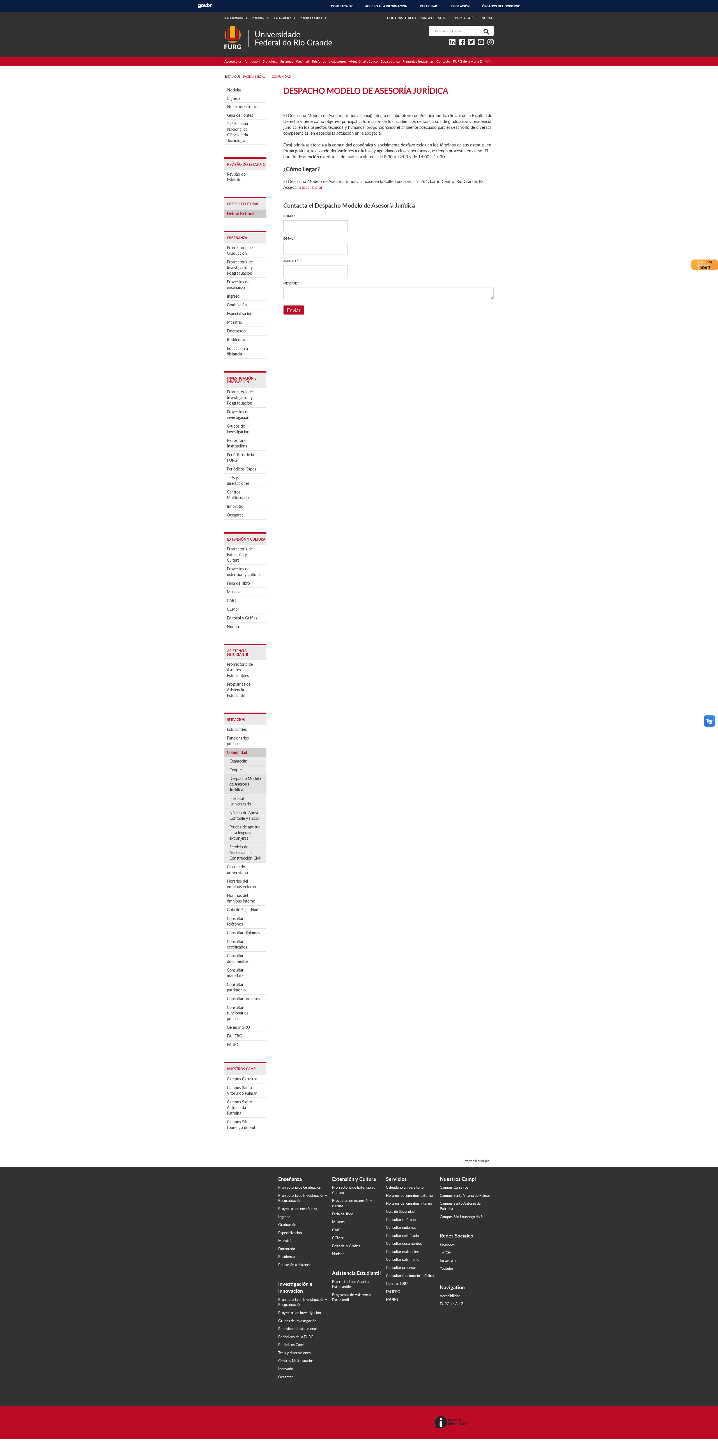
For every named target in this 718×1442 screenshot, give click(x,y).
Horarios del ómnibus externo (241, 884)
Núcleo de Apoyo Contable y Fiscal (244, 815)
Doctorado (236, 331)
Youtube (446, 1268)
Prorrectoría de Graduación (240, 250)
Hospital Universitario (240, 801)
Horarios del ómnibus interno (241, 898)
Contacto (443, 61)
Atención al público (363, 61)
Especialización (239, 313)
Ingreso (233, 98)
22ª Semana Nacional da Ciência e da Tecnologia (237, 132)
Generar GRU (238, 1027)
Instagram (448, 1260)
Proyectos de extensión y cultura (243, 571)
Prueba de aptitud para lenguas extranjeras (245, 833)
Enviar (294, 310)
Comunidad (237, 752)
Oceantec (235, 515)
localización (312, 187)
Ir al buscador (284, 17)
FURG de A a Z (451, 1303)
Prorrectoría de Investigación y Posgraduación (240, 267)
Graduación (237, 304)
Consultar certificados (237, 944)
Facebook (447, 1244)
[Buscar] (485, 31)
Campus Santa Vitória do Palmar (242, 1090)
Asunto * (290, 261)
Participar (428, 6)
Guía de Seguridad (242, 909)
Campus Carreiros (242, 1078)
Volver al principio (477, 1161)
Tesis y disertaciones (238, 480)
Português (465, 18)
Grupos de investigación (238, 429)
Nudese (233, 626)
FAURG (233, 1044)
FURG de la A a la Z (467, 61)
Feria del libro (238, 583)
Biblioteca (270, 61)
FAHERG (234, 1036)
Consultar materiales (235, 973)
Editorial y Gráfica (242, 618)
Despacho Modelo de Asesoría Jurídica (245, 784)
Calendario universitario (237, 869)
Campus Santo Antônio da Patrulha (239, 1107)
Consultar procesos (243, 998)
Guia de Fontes (240, 115)
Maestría (234, 322)
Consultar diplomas (243, 932)
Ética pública (390, 61)
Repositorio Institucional (237, 443)
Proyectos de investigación (238, 414)
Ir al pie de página (313, 17)
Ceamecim (238, 761)
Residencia (236, 339)
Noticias (234, 90)
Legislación (460, 6)
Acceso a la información (386, 6)
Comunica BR (342, 6)
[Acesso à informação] (451, 1423)
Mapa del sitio (434, 18)
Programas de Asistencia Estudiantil (238, 690)
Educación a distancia (237, 351)
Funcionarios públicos (238, 741)
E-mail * (289, 238)
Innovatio (235, 506)
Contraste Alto (401, 18)
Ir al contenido (235, 17)
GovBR (205, 5)
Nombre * (291, 216)
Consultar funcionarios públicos (237, 1013)
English (487, 18)
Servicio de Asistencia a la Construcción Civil (245, 852)
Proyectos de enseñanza (238, 284)
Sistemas (286, 61)
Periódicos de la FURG (240, 457)
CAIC (231, 600)
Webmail (302, 61)
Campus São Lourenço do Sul (241, 1124)
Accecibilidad (450, 1296)
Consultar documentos (237, 958)
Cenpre (235, 769)
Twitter (445, 1252)
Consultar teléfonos (235, 921)
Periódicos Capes (241, 469)
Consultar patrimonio (236, 987)
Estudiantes (237, 729)
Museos (233, 591)
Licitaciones (337, 61)
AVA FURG (493, 61)
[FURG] (236, 28)
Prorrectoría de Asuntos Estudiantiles (240, 670)
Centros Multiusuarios (238, 495)
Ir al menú (260, 17)
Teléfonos (319, 61)
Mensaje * (291, 283)
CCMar (233, 609)
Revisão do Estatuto (236, 177)
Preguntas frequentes (418, 61)
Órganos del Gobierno (501, 6)
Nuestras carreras (242, 106)
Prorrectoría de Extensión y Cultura (240, 554)
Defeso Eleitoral (240, 213)
